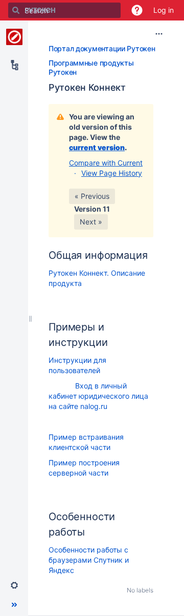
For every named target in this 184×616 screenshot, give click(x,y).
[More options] (159, 34)
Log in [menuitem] (163, 10)
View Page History (111, 173)
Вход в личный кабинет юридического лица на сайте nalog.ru (98, 395)
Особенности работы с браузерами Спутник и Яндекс (89, 559)
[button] (137, 10)
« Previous (92, 196)
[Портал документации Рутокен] (14, 37)
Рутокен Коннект (87, 87)
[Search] (16, 10)
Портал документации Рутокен (102, 48)
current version (97, 147)
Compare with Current (106, 162)
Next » (91, 221)
